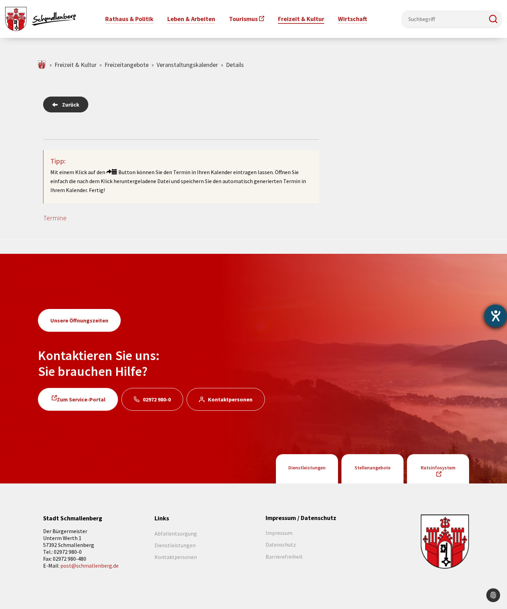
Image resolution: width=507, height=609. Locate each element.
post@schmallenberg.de (89, 565)
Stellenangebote (372, 468)
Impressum (279, 532)
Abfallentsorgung (176, 533)
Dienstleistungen (307, 468)
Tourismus (243, 19)
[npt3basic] (40, 18)
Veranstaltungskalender (187, 65)
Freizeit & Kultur (75, 65)
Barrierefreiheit (284, 556)
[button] (493, 19)
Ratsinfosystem (438, 468)
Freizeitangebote (127, 65)
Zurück (70, 104)
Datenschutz (281, 544)
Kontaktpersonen (230, 399)
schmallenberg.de (42, 65)
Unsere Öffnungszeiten (79, 320)
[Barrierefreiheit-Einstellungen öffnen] (495, 315)
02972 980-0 (157, 399)
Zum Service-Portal (81, 399)
